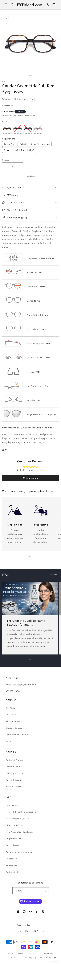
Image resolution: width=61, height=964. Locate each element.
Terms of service (15, 958)
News (8, 741)
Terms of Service (13, 786)
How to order (12, 805)
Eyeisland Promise (14, 760)
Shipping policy (30, 958)
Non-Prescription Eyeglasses (19, 832)
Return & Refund (14, 766)
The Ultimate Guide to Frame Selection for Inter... (26, 622)
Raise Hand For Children (17, 734)
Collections (11, 858)
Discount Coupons (15, 728)
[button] (6, 4)
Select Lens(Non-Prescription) (35, 144)
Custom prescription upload (19, 852)
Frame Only (10, 144)
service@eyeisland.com (24, 684)
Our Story (10, 708)
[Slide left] (24, 75)
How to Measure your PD (17, 818)
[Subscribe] (45, 890)
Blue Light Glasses (15, 825)
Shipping (16, 116)
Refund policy (34, 953)
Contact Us (11, 714)
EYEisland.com (20, 953)
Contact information (47, 958)
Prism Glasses (12, 845)
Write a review (30, 478)
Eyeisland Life (12, 872)
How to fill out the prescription (21, 811)
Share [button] (8, 449)
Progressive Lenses (15, 838)
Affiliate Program (14, 721)
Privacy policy (47, 953)
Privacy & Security (14, 780)
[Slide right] (37, 75)
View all (55, 574)
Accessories (11, 865)
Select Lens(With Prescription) (19, 150)
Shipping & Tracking (15, 773)
